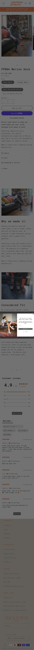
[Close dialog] (33, 314)
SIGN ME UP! (25, 328)
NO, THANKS (25, 331)
